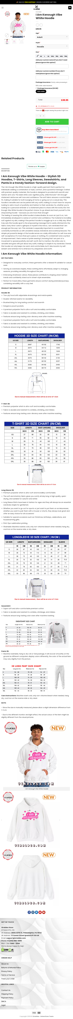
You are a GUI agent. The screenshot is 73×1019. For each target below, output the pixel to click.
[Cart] (70, 7)
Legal (3, 1005)
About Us (5, 964)
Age (38, 33)
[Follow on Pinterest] (40, 912)
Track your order (8, 979)
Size (38, 52)
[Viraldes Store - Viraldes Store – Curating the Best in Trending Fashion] (36, 7)
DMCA (3, 1001)
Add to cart (52, 121)
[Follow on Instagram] (33, 912)
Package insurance (43, 82)
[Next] (28, 24)
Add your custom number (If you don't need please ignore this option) (50, 72)
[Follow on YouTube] (43, 912)
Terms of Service (8, 975)
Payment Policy (7, 998)
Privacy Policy (6, 971)
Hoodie (38, 12)
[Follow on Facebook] (29, 912)
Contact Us (5, 990)
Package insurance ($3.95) (47, 88)
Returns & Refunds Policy (11, 967)
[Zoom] (7, 35)
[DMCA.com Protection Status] (7, 949)
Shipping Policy (7, 994)
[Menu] (2, 7)
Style (38, 43)
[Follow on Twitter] (36, 912)
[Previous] (7, 24)
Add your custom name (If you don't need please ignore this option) (51, 61)
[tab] (5, 171)
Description (5, 171)
